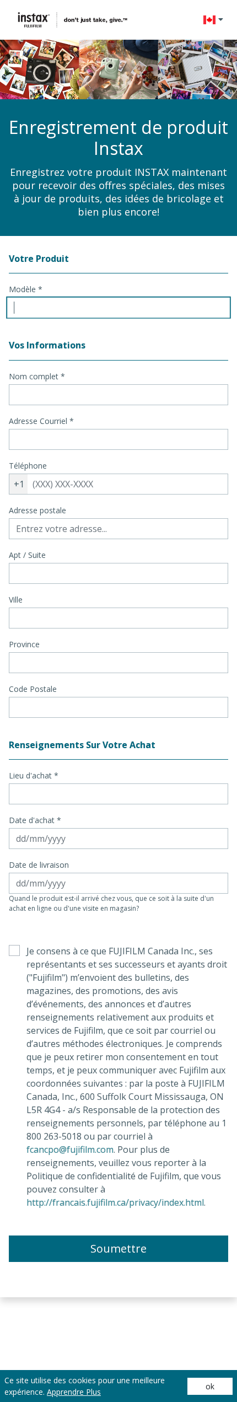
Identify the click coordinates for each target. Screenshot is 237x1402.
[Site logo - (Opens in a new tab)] (73, 20)
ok (210, 1386)
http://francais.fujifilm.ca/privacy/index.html (115, 1202)
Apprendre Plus (74, 1392)
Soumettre (118, 1248)
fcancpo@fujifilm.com (70, 1149)
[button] (213, 20)
